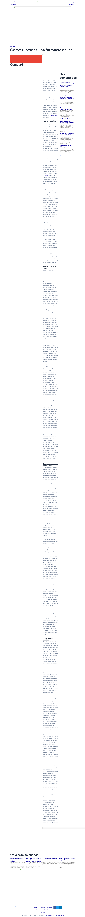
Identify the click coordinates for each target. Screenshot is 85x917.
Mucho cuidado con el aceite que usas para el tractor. (67, 859)
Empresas (13, 4)
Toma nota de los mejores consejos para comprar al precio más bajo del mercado (67, 97)
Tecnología (71, 4)
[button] (26, 56)
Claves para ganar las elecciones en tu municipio (66, 108)
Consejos (21, 1)
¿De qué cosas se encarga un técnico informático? (49, 859)
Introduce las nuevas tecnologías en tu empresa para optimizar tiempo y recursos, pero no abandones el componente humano (67, 121)
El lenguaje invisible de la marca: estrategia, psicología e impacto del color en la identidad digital (67, 84)
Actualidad (13, 1)
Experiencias (64, 1)
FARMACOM (53, 115)
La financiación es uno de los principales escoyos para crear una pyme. (17, 860)
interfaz (46, 175)
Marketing (71, 1)
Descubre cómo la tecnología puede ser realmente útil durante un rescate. (67, 134)
